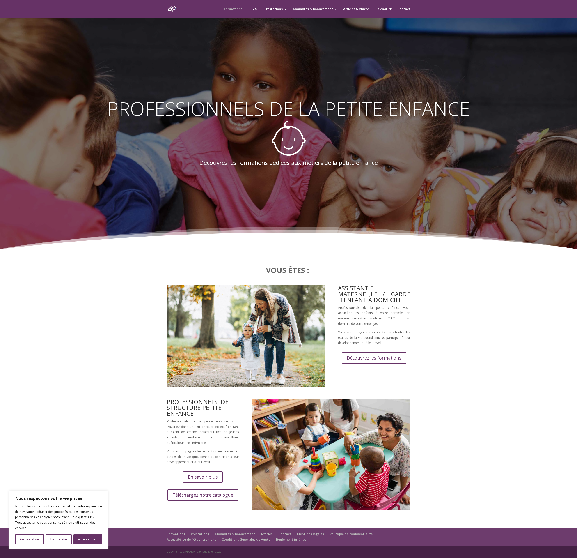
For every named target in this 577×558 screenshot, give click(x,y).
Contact (403, 9)
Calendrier (383, 9)
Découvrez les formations (374, 358)
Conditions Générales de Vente (246, 539)
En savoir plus (203, 477)
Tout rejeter (58, 539)
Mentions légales (310, 534)
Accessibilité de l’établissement (191, 539)
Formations (233, 9)
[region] (58, 520)
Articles (266, 534)
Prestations (273, 9)
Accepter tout (88, 539)
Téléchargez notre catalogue (202, 495)
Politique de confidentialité (351, 534)
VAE (256, 9)
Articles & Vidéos (356, 9)
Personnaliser (29, 539)
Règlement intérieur (292, 539)
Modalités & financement (313, 9)
